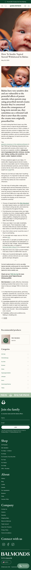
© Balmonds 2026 (5, 567)
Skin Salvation (4, 447)
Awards (3, 487)
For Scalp (3, 465)
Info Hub (3, 354)
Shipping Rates (5, 518)
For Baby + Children (6, 450)
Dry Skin (3, 361)
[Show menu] (2, 6)
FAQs (2, 496)
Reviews (3, 493)
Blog (2, 481)
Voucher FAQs (5, 499)
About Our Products (6, 527)
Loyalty (3, 484)
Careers (3, 512)
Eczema (3, 365)
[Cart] (28, 6)
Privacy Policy (4, 431)
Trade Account (5, 524)
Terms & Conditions (6, 533)
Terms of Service (14, 431)
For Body (3, 453)
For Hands (4, 462)
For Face (3, 459)
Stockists (3, 515)
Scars (2, 380)
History (3, 478)
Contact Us (4, 509)
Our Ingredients (5, 490)
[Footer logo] (3, 402)
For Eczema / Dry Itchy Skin (8, 456)
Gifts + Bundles (5, 468)
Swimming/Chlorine (6, 384)
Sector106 (9, 558)
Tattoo (2, 387)
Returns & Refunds (6, 521)
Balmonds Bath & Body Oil (10, 247)
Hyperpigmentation (6, 372)
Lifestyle (3, 376)
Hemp (2, 369)
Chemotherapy (4, 357)
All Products (4, 444)
